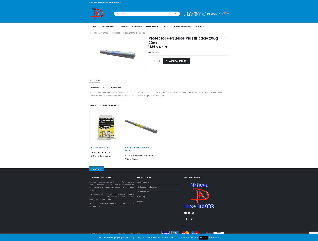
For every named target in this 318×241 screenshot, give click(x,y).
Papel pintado (152, 26)
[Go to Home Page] (90, 33)
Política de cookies (145, 192)
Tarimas (166, 26)
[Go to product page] (106, 127)
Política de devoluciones (147, 187)
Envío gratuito (143, 182)
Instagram (192, 219)
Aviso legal (142, 196)
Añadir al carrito (178, 61)
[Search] (176, 14)
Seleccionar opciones (118, 115)
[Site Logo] (96, 13)
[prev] (223, 38)
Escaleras (124, 26)
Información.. (214, 237)
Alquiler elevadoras (182, 26)
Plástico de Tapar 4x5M (99, 147)
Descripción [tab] (94, 80)
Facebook (186, 219)
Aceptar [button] (203, 237)
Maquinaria (137, 26)
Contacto (199, 26)
